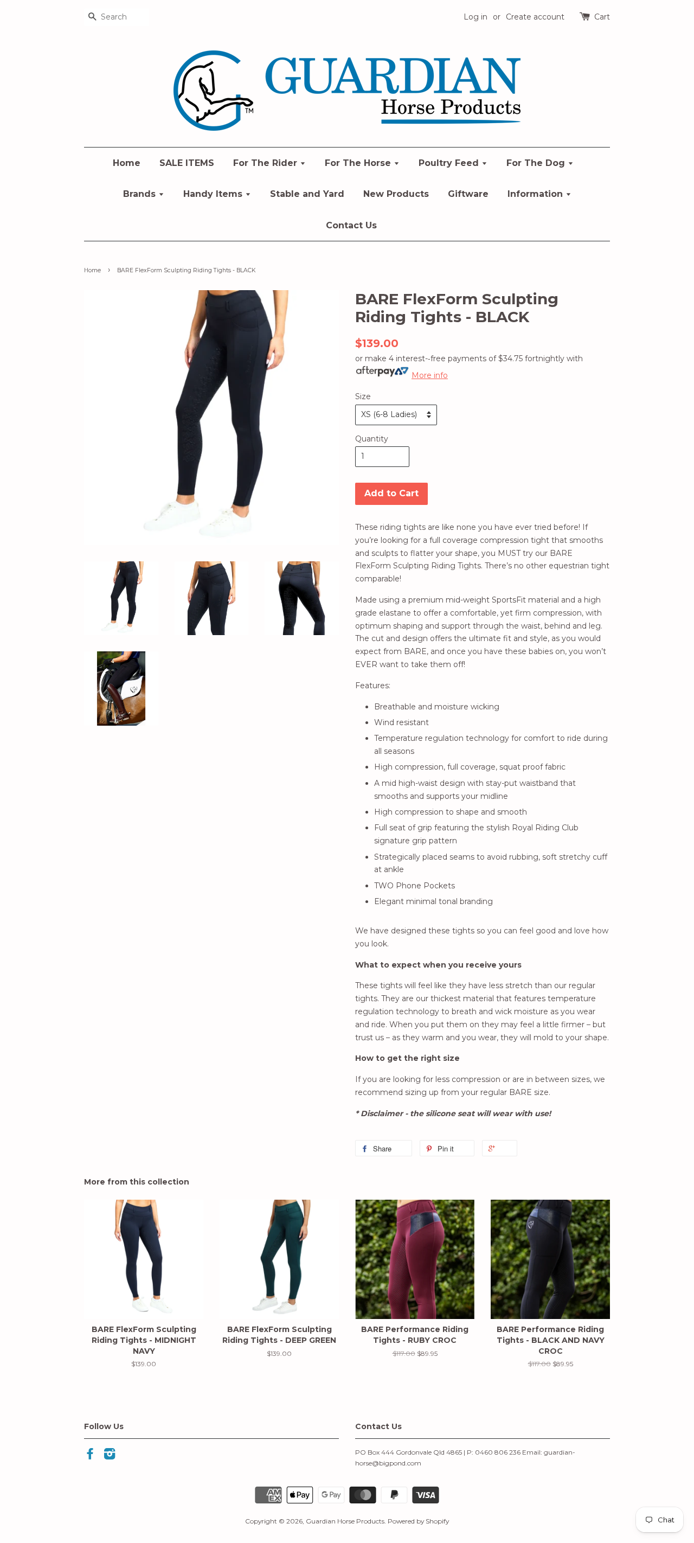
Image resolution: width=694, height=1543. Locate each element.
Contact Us (351, 225)
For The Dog (537, 163)
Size (363, 396)
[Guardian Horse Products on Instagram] (109, 1456)
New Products (396, 194)
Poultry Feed (450, 163)
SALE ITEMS (186, 163)
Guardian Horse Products (345, 1521)
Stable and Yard (307, 194)
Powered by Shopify (418, 1521)
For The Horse (359, 163)
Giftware (468, 194)
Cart (602, 17)
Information (536, 194)
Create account (535, 17)
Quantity (371, 439)
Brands (140, 194)
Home (126, 163)
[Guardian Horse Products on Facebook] (90, 1456)
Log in (475, 17)
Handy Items (214, 194)
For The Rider (266, 163)
